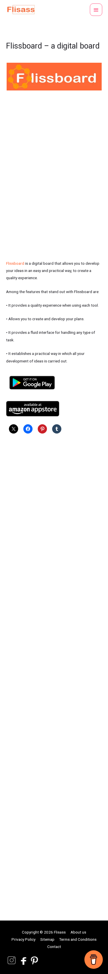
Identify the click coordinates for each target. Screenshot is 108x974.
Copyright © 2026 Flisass (44, 932)
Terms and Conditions (77, 939)
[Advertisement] (54, 670)
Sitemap (47, 939)
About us (78, 932)
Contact (54, 946)
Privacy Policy (23, 939)
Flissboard (15, 263)
